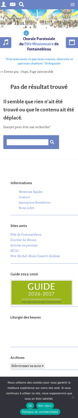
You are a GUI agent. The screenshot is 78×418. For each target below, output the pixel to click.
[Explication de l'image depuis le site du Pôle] (26, 33)
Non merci (45, 405)
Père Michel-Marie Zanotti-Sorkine (35, 256)
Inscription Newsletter (35, 202)
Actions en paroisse (24, 245)
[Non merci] (73, 397)
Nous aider (26, 208)
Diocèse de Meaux (23, 240)
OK (30, 405)
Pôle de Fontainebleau (25, 234)
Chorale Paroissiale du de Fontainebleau (39, 44)
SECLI (14, 250)
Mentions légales (31, 192)
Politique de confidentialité (40, 411)
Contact (24, 197)
